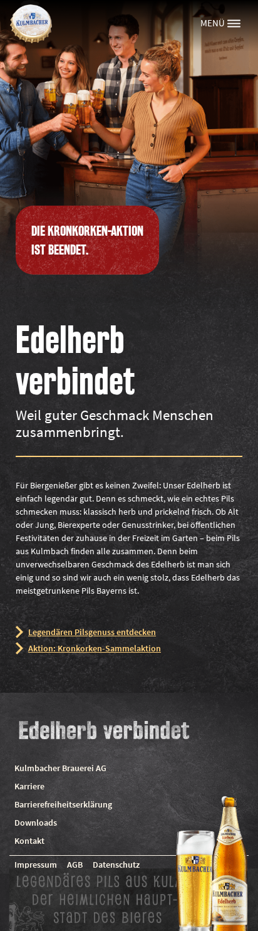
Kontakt (29, 840)
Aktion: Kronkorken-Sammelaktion (94, 648)
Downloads (35, 822)
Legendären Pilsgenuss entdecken (92, 632)
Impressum (35, 864)
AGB (75, 864)
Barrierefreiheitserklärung (63, 804)
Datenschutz (116, 864)
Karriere (29, 786)
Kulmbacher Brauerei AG (60, 768)
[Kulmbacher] (31, 23)
